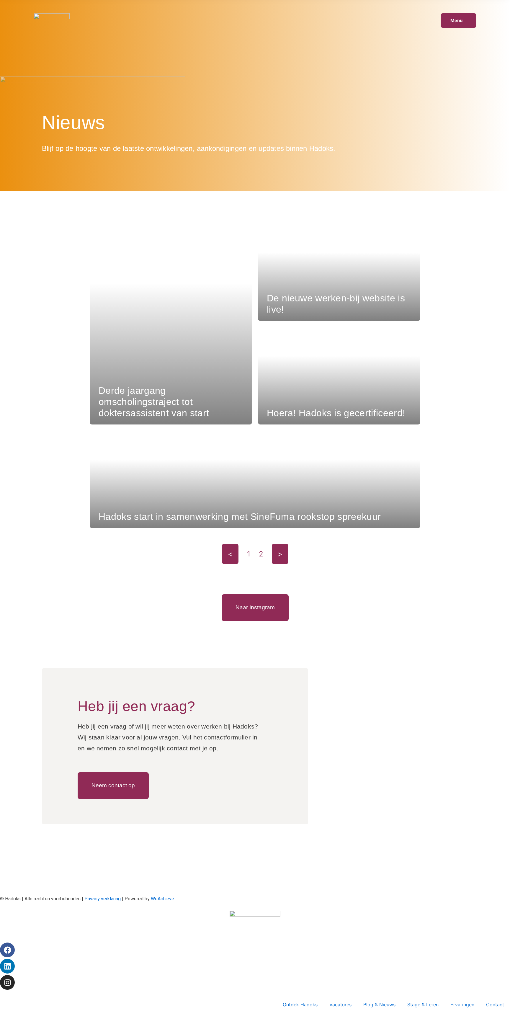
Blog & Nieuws (379, 1004)
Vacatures (340, 1004)
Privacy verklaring (102, 899)
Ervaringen (462, 1004)
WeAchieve (162, 899)
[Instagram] (7, 982)
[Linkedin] (7, 966)
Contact (495, 1004)
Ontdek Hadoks (300, 1004)
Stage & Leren (423, 1004)
